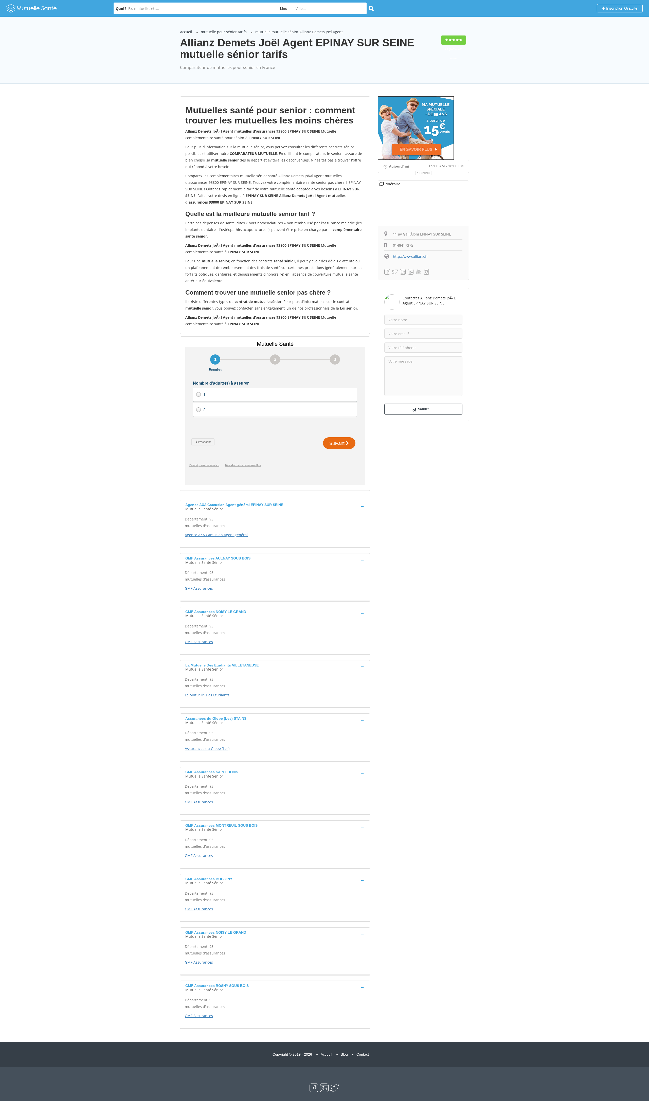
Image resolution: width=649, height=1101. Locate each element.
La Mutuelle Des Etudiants (207, 695)
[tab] (275, 506)
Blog (344, 1054)
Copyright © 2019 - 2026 (292, 1054)
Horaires (425, 173)
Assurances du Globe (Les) (207, 748)
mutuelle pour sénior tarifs (224, 31)
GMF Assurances (199, 588)
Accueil (186, 31)
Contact (362, 1054)
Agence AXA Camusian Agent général (216, 534)
